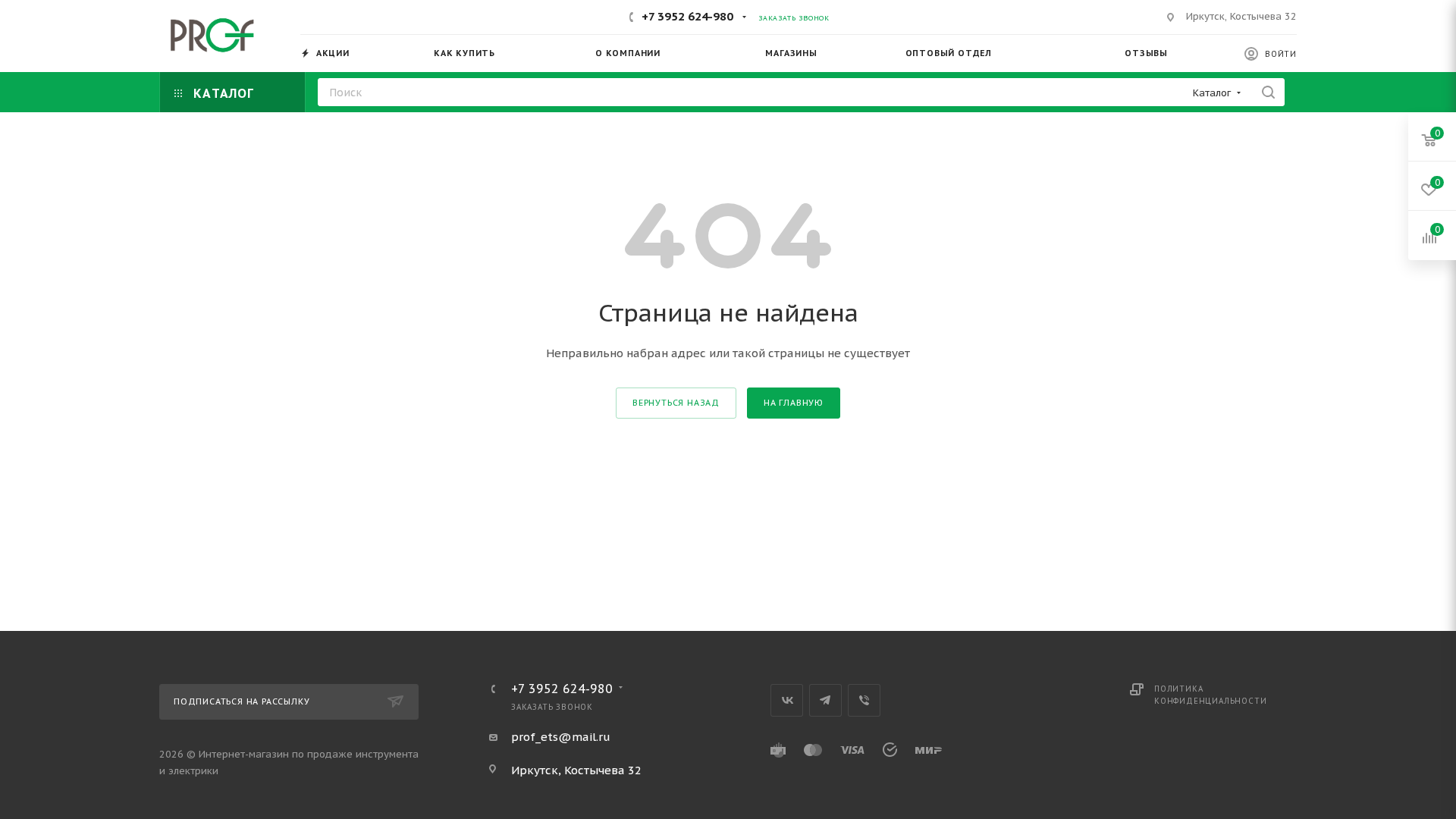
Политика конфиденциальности (1210, 695)
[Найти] (1268, 92)
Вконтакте (786, 700)
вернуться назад (676, 402)
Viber (864, 700)
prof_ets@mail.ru (560, 737)
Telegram (825, 700)
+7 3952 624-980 (687, 16)
